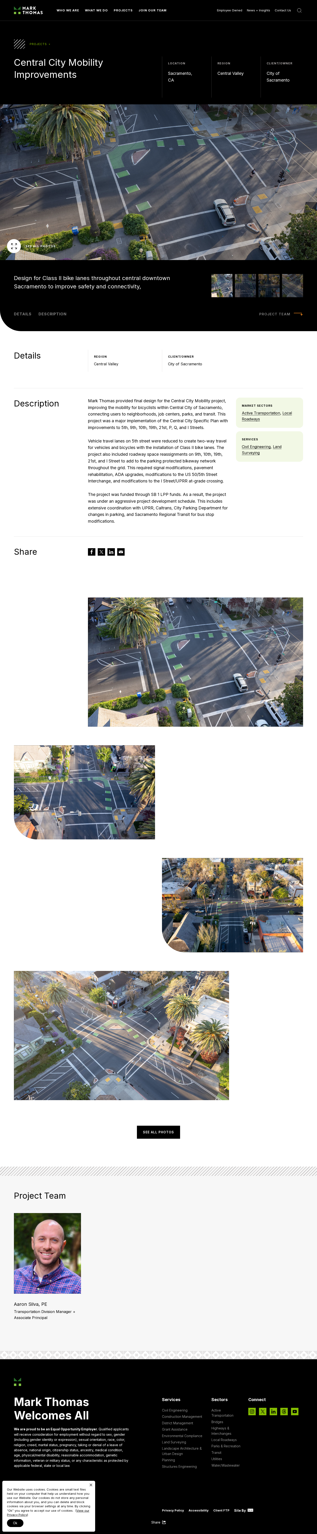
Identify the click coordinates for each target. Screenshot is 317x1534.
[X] (262, 1411)
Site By (240, 1510)
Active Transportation (261, 413)
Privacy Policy (173, 1510)
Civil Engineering (256, 446)
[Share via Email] (121, 552)
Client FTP (221, 1510)
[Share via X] (101, 552)
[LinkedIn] (273, 1411)
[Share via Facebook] (91, 552)
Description (53, 314)
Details (23, 314)
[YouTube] (294, 1411)
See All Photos (41, 246)
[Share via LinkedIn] (111, 552)
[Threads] (284, 1411)
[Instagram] (252, 1411)
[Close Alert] (91, 1485)
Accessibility (199, 1510)
